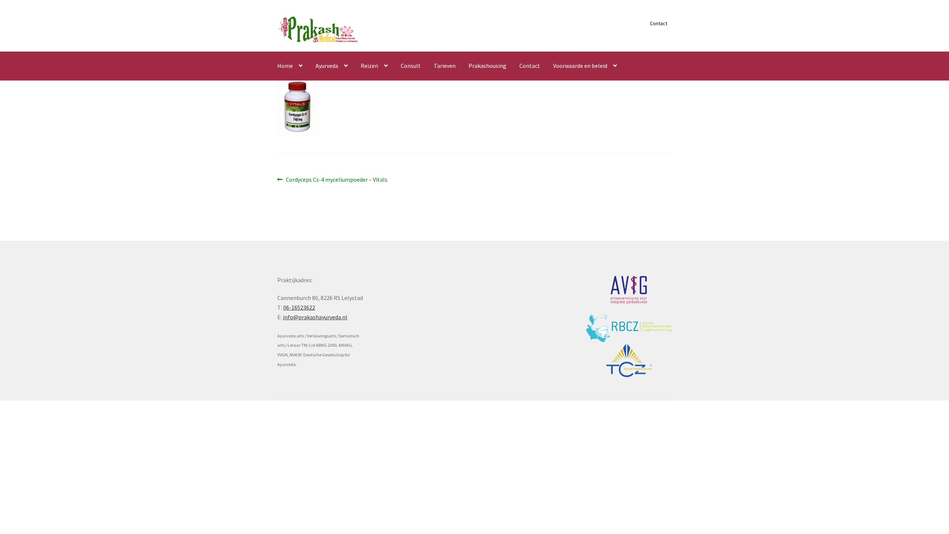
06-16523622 (299, 307)
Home (285, 65)
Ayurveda (326, 65)
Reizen (369, 65)
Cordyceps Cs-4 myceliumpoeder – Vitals (336, 180)
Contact (658, 23)
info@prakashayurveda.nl (315, 317)
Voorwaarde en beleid (580, 65)
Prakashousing (487, 65)
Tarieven (445, 65)
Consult (411, 65)
